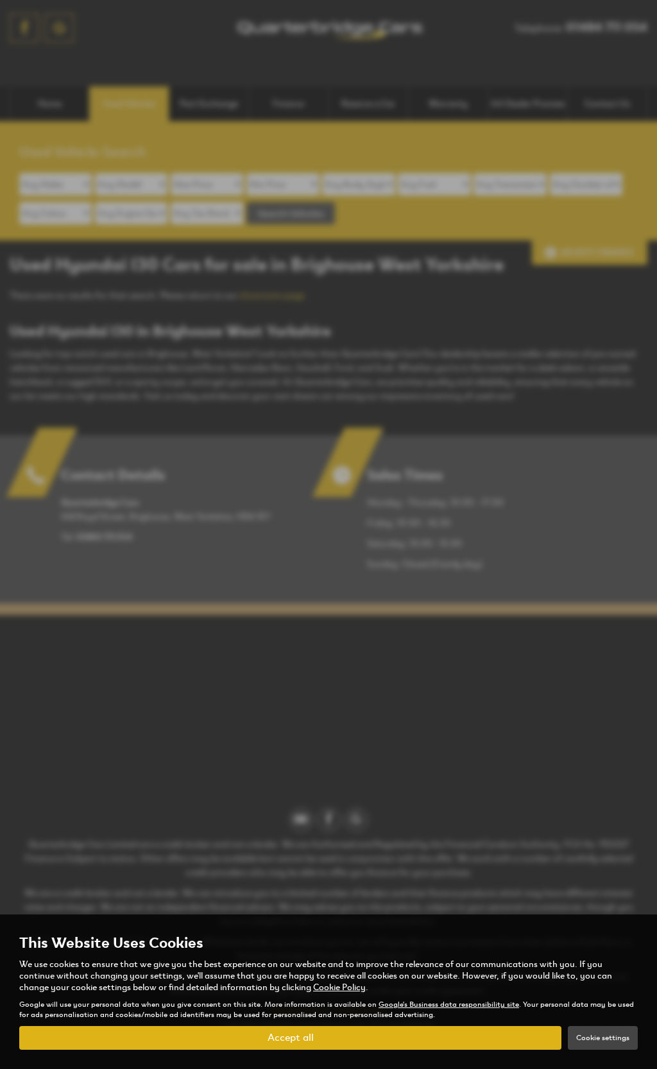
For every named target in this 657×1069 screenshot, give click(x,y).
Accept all (291, 1037)
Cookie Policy (339, 987)
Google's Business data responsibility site (449, 1004)
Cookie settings (602, 1037)
